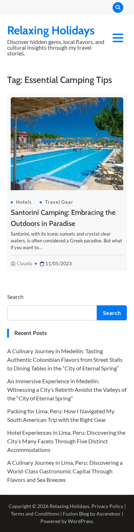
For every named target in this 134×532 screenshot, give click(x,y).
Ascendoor (108, 514)
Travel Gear (59, 202)
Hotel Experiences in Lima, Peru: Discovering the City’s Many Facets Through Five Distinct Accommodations (66, 441)
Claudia (24, 263)
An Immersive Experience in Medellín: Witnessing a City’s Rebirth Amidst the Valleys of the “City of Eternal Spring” (66, 390)
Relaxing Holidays (51, 30)
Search (15, 296)
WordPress (80, 521)
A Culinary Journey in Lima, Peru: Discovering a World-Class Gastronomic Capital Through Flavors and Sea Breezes (65, 471)
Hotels (24, 202)
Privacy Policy (107, 506)
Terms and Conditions (35, 514)
